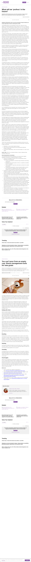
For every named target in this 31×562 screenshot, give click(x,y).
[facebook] (12, 19)
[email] (18, 19)
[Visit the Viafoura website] (27, 430)
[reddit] (16, 19)
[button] (2, 2)
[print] (28, 19)
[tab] (4, 224)
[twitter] (15, 19)
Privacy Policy (3, 560)
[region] (15, 226)
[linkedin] (14, 19)
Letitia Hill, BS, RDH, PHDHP (6, 272)
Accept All (27, 560)
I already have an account (15, 436)
